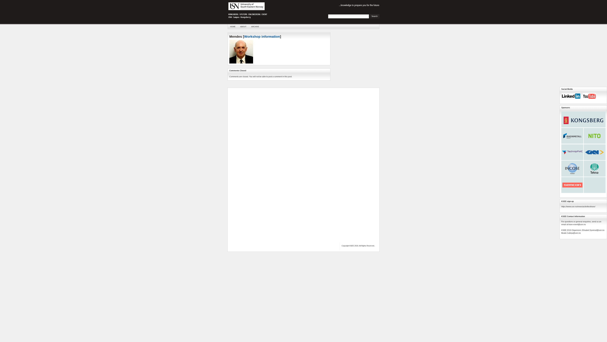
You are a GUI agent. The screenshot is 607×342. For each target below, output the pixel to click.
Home (232, 27)
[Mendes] (241, 63)
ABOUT (243, 27)
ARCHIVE (255, 27)
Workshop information (262, 36)
